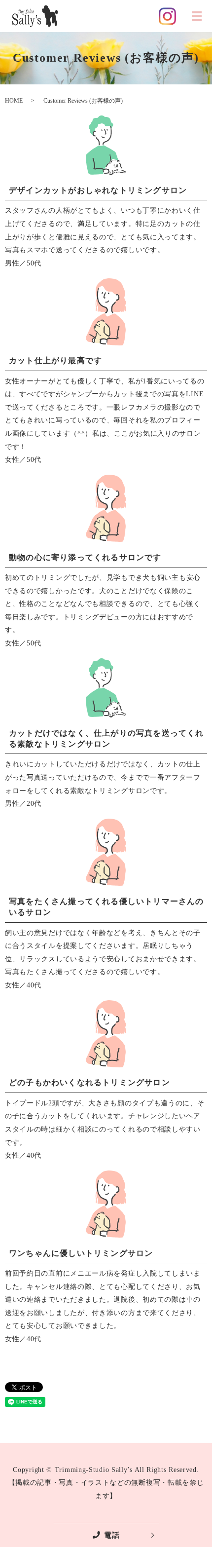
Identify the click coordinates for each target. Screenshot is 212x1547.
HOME (14, 100)
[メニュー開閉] (197, 16)
